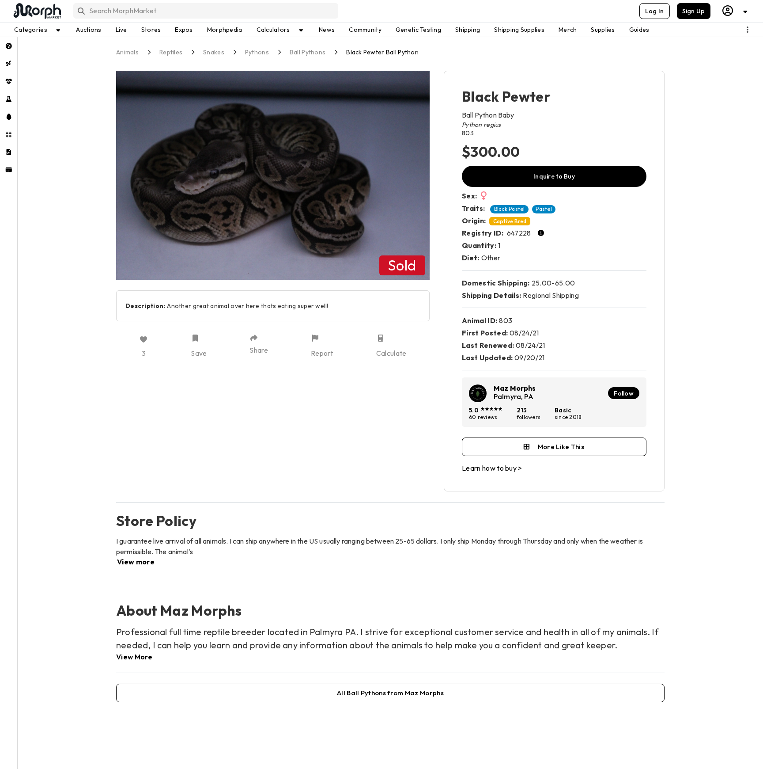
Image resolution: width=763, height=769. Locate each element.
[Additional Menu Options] (747, 30)
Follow (624, 393)
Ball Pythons (307, 52)
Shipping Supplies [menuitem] (519, 29)
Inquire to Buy (554, 176)
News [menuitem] (327, 29)
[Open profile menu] (735, 11)
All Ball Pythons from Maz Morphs (390, 693)
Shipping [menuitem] (467, 29)
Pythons (257, 52)
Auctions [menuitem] (88, 29)
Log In (654, 11)
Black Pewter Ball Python (382, 52)
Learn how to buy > (492, 468)
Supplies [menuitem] (603, 29)
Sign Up (693, 11)
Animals (127, 52)
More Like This (561, 446)
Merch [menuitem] (568, 29)
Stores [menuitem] (151, 29)
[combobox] (205, 11)
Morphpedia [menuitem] (224, 29)
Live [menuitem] (121, 29)
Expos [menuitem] (184, 29)
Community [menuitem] (365, 29)
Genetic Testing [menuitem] (418, 29)
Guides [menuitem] (639, 29)
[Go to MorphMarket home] (36, 11)
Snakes (213, 52)
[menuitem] (8, 46)
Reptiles (170, 52)
